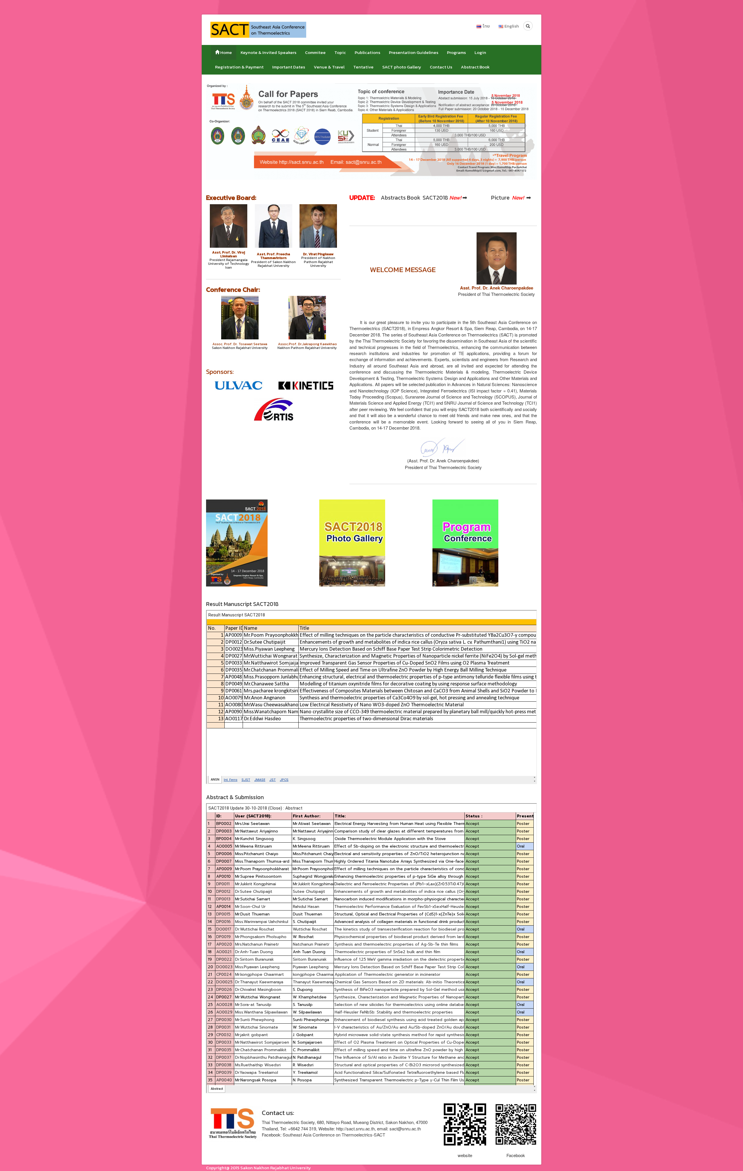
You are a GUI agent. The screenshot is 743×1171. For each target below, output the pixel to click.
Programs (456, 52)
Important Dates (288, 67)
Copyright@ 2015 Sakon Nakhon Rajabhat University (258, 1167)
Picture (501, 197)
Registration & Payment (239, 67)
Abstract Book (475, 67)
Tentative (363, 67)
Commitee (315, 52)
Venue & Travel (329, 67)
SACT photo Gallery (401, 67)
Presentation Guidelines (413, 52)
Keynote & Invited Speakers (268, 52)
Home (225, 52)
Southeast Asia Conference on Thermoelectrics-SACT (334, 1135)
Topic (340, 52)
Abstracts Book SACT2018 (414, 197)
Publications (367, 52)
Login (480, 52)
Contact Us (441, 67)
